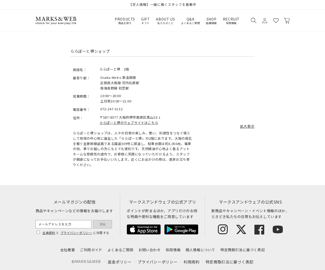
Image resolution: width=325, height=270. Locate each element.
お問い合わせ (149, 249)
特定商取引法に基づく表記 (242, 249)
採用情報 (173, 249)
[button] (253, 20)
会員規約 (48, 232)
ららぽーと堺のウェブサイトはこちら (129, 122)
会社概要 (67, 249)
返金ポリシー (120, 261)
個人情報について (200, 249)
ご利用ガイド (91, 249)
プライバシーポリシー (76, 232)
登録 (103, 224)
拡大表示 (247, 126)
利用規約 (192, 261)
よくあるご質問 (120, 249)
